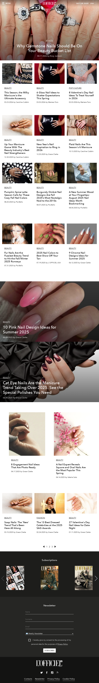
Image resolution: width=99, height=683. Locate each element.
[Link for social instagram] (52, 673)
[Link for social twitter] (41, 673)
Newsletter (40, 679)
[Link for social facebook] (47, 673)
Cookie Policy (69, 679)
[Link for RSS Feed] (57, 673)
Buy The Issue (82, 3)
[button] (96, 578)
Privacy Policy (62, 644)
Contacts (28, 679)
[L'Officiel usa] (49, 3)
